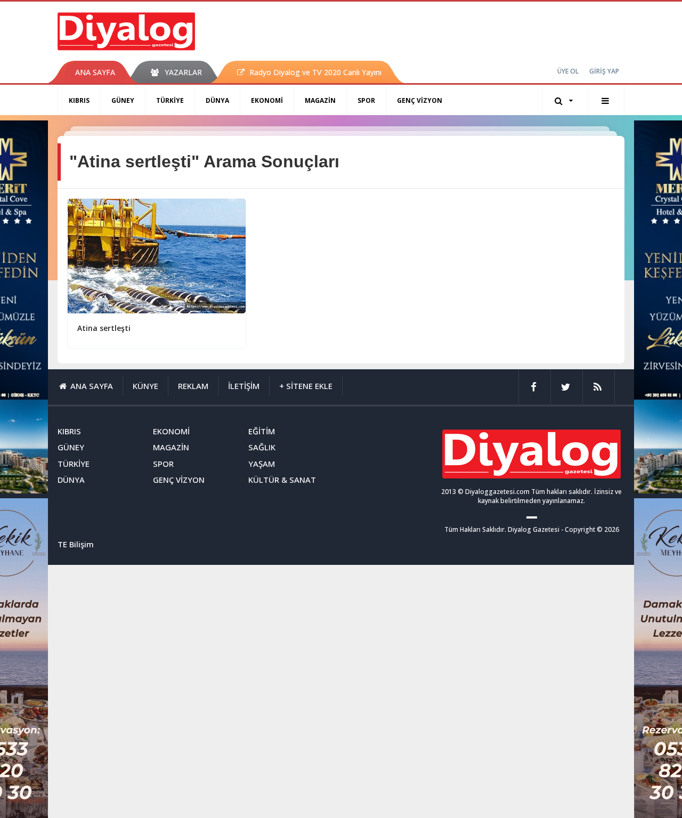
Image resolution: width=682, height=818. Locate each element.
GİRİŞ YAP (604, 71)
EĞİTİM (261, 431)
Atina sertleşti (104, 328)
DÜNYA (217, 100)
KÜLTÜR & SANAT (282, 479)
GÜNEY (122, 100)
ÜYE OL (568, 71)
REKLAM (193, 385)
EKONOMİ (267, 100)
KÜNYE (145, 385)
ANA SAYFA (95, 72)
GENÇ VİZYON (419, 100)
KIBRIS (79, 100)
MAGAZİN (320, 100)
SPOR (366, 100)
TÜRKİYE (170, 100)
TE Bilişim (76, 544)
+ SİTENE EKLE (305, 385)
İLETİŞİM (243, 385)
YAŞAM (261, 463)
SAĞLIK (261, 447)
